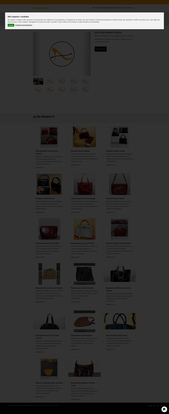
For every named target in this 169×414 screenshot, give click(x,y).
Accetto (11, 25)
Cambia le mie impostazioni (23, 25)
